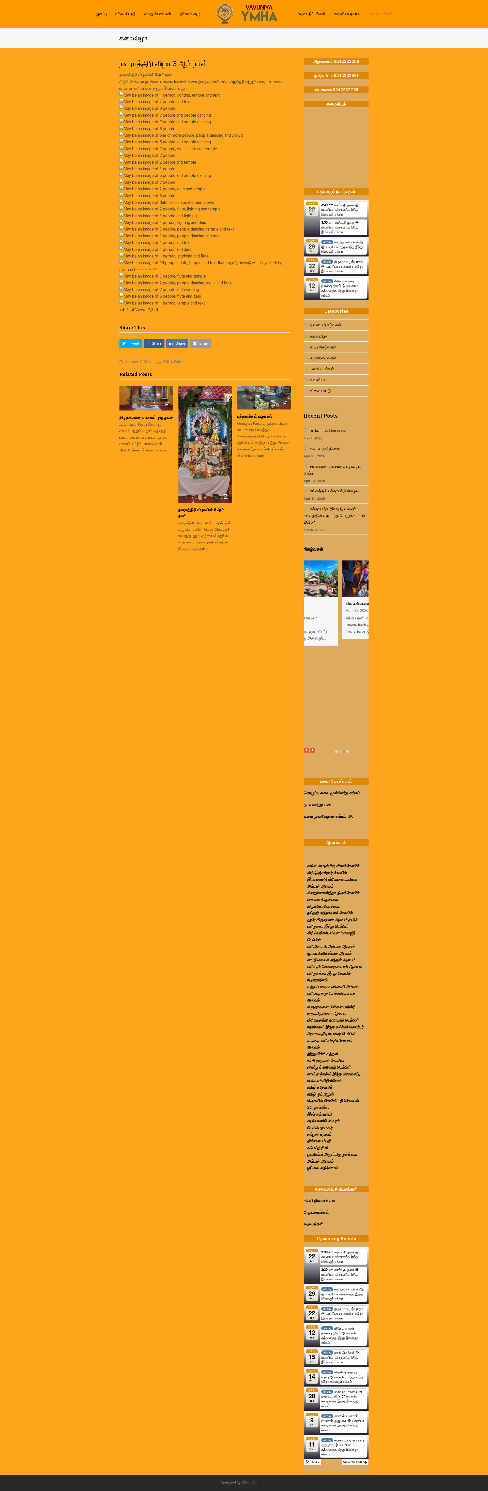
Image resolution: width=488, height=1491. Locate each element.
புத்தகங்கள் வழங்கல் (254, 416)
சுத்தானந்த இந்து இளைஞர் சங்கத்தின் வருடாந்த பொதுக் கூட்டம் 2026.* (334, 516)
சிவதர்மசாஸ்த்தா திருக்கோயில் (333, 892)
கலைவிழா (318, 336)
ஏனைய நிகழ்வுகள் (325, 325)
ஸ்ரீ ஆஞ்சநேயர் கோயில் (327, 872)
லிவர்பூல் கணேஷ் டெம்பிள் (328, 1067)
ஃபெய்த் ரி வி (317, 1147)
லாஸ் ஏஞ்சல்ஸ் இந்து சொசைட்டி (334, 1074)
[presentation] (306, 750)
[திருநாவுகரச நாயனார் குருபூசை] (146, 398)
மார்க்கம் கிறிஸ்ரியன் (324, 1080)
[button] (130, 343)
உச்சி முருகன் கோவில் (325, 1060)
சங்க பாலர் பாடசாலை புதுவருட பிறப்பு (330, 603)
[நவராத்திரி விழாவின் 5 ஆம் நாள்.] (205, 444)
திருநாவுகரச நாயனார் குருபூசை (146, 417)
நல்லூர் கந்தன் (319, 1134)
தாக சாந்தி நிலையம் (327, 448)
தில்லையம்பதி (319, 1140)
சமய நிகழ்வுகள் (323, 347)
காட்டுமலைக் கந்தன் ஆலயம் (331, 959)
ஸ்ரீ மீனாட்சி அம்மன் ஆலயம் (330, 946)
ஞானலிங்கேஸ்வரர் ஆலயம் (329, 953)
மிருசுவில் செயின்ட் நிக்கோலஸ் (333, 1100)
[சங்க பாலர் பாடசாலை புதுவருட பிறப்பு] (336, 593)
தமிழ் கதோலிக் (319, 1087)
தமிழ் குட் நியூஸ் (320, 1094)
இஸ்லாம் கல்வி (319, 1114)
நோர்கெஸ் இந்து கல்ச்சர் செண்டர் (335, 1027)
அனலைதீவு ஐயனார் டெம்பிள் (331, 1033)
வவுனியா (317, 379)
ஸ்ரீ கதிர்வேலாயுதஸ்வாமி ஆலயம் (334, 966)
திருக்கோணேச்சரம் (323, 906)
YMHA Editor (173, 362)
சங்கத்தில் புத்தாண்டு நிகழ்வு (334, 491)
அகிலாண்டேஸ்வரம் (323, 1120)
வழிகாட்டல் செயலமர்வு (328, 430)
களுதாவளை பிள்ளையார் (328, 1007)
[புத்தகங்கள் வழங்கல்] (264, 397)
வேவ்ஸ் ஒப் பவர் (320, 1127)
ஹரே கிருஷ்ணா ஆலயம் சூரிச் (332, 919)
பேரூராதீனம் (317, 980)
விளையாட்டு (320, 390)
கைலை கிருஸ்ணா (322, 899)
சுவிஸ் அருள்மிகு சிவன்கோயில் (333, 865)
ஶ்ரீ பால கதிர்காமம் (322, 1167)
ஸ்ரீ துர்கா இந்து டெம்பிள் (327, 926)
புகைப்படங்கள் (322, 369)
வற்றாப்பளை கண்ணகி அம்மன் (333, 986)
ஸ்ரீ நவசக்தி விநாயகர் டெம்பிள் (333, 1020)
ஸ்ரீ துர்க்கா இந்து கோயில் (328, 973)
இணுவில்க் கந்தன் (322, 1053)
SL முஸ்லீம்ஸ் (318, 1107)
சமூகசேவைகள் (323, 358)
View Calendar (353, 1462)
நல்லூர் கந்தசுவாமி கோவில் (330, 912)
